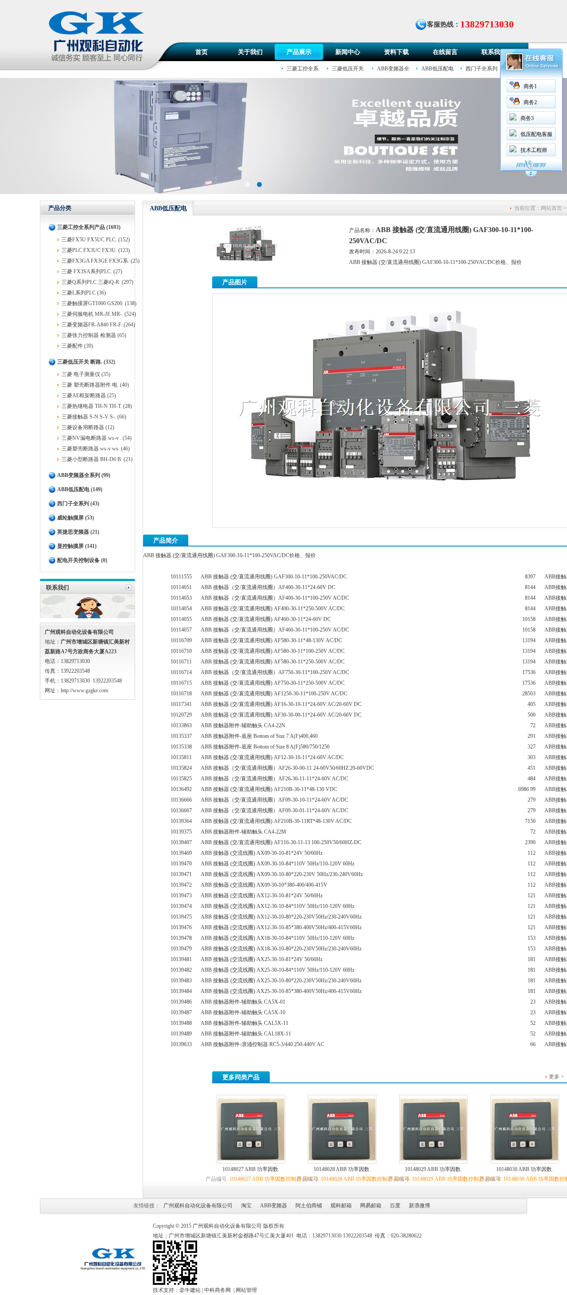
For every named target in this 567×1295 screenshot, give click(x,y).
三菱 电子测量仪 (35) (86, 374)
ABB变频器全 (393, 69)
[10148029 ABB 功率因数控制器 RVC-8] (433, 1158)
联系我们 (494, 52)
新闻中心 (347, 52)
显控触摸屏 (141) (77, 546)
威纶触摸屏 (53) (75, 518)
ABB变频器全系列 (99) (83, 475)
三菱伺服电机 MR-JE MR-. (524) (99, 314)
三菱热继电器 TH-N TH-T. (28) (97, 406)
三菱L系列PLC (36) (84, 293)
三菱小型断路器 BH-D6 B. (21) (97, 459)
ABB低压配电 (437, 69)
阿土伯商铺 (308, 1205)
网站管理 (246, 1290)
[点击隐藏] (531, 175)
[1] (259, 184)
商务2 (530, 102)
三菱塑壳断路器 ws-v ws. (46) (96, 449)
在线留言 (445, 52)
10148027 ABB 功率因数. (251, 1169)
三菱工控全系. (303, 69)
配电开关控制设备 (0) (82, 560)
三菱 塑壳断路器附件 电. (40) (95, 385)
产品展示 (299, 52)
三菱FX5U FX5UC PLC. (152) (96, 240)
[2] (247, 184)
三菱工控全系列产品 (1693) (88, 227)
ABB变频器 (273, 1205)
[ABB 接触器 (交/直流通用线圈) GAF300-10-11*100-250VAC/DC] (389, 522)
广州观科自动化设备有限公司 (198, 1205)
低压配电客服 (536, 134)
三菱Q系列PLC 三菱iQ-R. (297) (97, 282)
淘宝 (246, 1205)
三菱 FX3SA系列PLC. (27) (92, 271)
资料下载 (396, 52)
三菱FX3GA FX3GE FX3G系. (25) (101, 261)
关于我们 (250, 52)
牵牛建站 (190, 1290)
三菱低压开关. (348, 69)
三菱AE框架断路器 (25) (89, 395)
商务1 (530, 86)
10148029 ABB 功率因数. (433, 1169)
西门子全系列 (481, 69)
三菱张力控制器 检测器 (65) (94, 335)
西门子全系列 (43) (78, 503)
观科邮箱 (341, 1205)
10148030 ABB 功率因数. (524, 1169)
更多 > (556, 1077)
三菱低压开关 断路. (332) (86, 362)
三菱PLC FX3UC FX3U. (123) (96, 250)
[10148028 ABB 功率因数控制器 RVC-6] (342, 1158)
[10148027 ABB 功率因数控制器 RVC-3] (250, 1158)
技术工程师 (533, 150)
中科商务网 (217, 1290)
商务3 (527, 118)
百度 (395, 1205)
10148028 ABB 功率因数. (342, 1169)
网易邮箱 (370, 1205)
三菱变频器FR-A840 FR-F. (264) (98, 325)
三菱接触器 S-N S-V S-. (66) (94, 417)
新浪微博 (419, 1205)
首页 (201, 52)
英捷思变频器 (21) (78, 532)
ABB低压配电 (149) (79, 489)
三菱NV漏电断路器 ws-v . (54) (97, 438)
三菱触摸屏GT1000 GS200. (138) (99, 303)
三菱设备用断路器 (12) (88, 427)
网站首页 (551, 208)
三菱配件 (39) (77, 346)
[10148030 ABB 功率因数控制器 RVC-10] (524, 1158)
